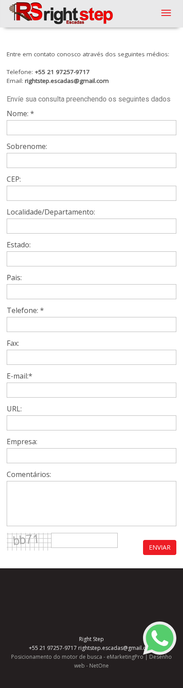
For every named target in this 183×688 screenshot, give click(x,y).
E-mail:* (19, 375)
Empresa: (22, 441)
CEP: (14, 179)
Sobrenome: (27, 146)
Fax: (13, 343)
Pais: (14, 277)
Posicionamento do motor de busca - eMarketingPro (77, 657)
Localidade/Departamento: (51, 211)
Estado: (19, 244)
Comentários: (29, 474)
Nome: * (20, 113)
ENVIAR (160, 547)
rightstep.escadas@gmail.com (67, 81)
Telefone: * (25, 310)
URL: (14, 408)
